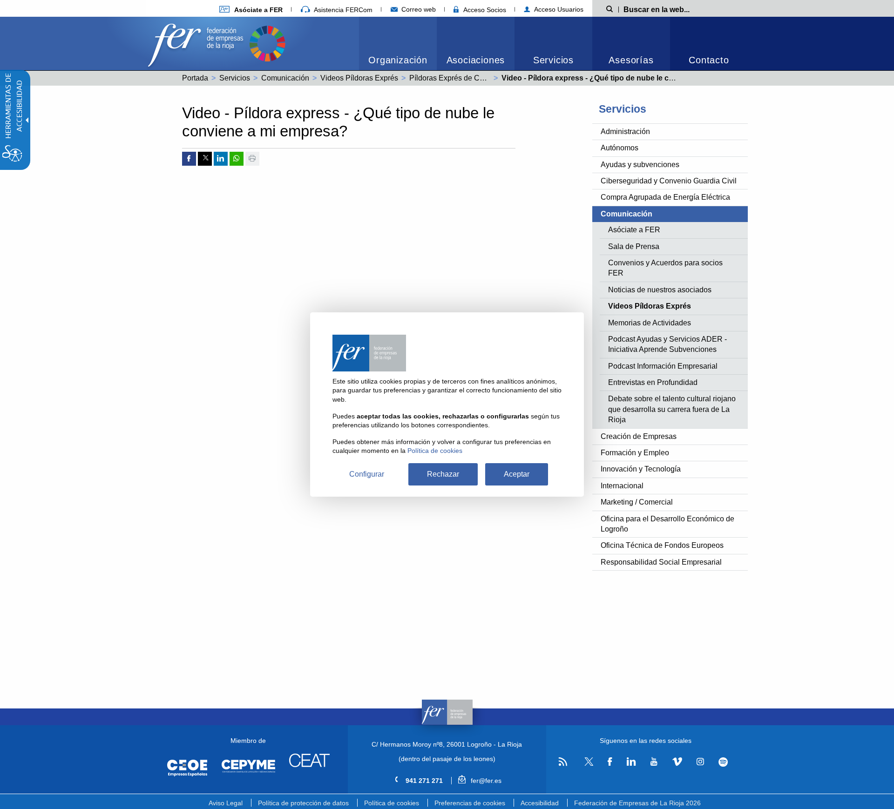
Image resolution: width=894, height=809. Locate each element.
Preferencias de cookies (469, 803)
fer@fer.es (485, 780)
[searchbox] (671, 8)
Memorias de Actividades (649, 323)
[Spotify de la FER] (723, 762)
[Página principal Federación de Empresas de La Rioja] (197, 42)
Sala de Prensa (633, 246)
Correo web (418, 9)
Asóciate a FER (634, 230)
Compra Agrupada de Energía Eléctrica (665, 197)
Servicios (553, 60)
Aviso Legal (226, 803)
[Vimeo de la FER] (677, 762)
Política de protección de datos (303, 803)
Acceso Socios (483, 9)
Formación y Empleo (635, 453)
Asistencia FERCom (342, 9)
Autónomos (619, 148)
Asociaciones (476, 60)
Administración (625, 131)
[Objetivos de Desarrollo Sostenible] (267, 42)
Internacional (622, 486)
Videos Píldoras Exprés (359, 78)
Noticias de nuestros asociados (659, 290)
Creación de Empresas (639, 436)
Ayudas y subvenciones (640, 165)
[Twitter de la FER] (587, 764)
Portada (195, 78)
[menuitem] (250, 9)
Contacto (709, 60)
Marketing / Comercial (637, 502)
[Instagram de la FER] (700, 762)
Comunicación (285, 78)
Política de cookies (391, 803)
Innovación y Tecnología (641, 469)
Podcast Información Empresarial (663, 366)
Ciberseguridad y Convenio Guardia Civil (669, 181)
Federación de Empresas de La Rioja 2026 (637, 803)
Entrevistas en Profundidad (653, 382)
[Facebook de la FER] (609, 762)
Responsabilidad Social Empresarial (661, 562)
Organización (397, 60)
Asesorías (631, 60)
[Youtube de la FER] (654, 762)
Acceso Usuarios (557, 9)
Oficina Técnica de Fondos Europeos (662, 545)
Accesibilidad (540, 803)
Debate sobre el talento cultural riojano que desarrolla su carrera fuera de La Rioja (672, 409)
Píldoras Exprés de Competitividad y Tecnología (488, 78)
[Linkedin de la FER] (631, 762)
